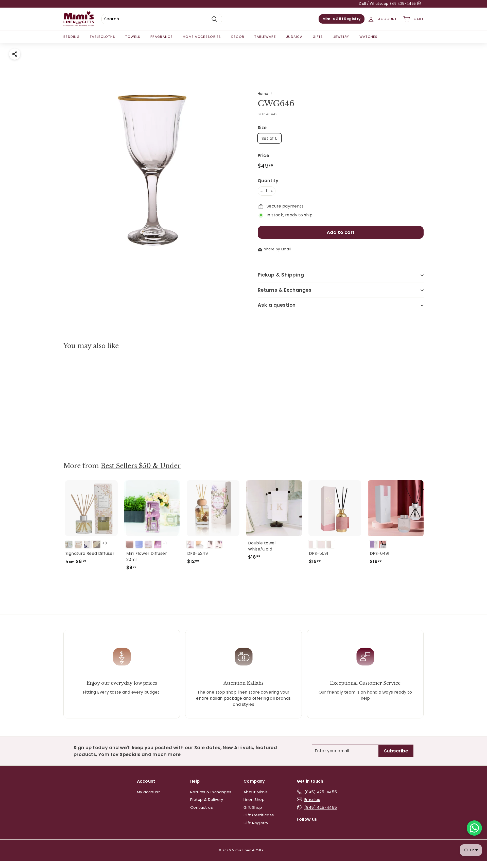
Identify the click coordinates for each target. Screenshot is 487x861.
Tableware (265, 36)
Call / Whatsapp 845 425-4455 (388, 3)
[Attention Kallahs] (243, 657)
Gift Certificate (259, 815)
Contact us (201, 807)
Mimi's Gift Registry (341, 18)
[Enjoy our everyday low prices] (121, 657)
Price (263, 156)
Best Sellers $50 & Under (141, 466)
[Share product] (14, 54)
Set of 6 (269, 138)
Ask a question (277, 305)
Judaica (294, 36)
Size (262, 128)
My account (148, 792)
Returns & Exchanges (284, 290)
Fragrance (161, 36)
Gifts (318, 36)
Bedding (71, 36)
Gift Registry (256, 822)
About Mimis (256, 792)
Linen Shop (254, 799)
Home (263, 93)
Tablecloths (102, 36)
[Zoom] (152, 166)
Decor (238, 36)
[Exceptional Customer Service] (365, 657)
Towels (132, 36)
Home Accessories (202, 36)
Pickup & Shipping (281, 275)
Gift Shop (253, 807)
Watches (368, 36)
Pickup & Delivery (206, 799)
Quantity (268, 181)
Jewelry (341, 36)
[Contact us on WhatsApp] (474, 828)
